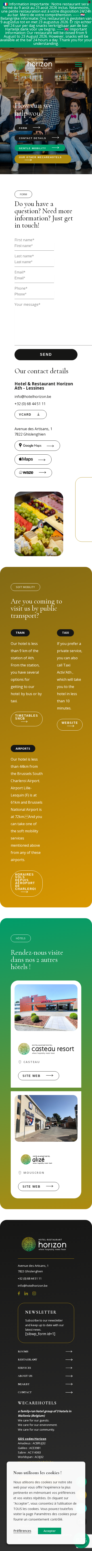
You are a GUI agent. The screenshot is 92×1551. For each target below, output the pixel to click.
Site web (31, 1076)
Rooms (23, 1351)
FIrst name (24, 239)
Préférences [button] (22, 1530)
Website (70, 723)
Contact (25, 1392)
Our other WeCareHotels (40, 157)
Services (24, 1368)
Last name (24, 256)
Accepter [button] (50, 1531)
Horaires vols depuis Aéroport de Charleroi (25, 882)
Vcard (25, 414)
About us (25, 1376)
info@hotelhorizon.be (33, 396)
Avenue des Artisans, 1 (33, 431)
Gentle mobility (32, 148)
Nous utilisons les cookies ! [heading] (37, 1473)
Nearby (23, 1384)
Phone (21, 288)
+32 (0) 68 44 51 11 (30, 403)
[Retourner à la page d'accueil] (33, 64)
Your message (27, 304)
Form (23, 128)
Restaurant (27, 1359)
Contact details (32, 138)
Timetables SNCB (26, 717)
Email (20, 272)
